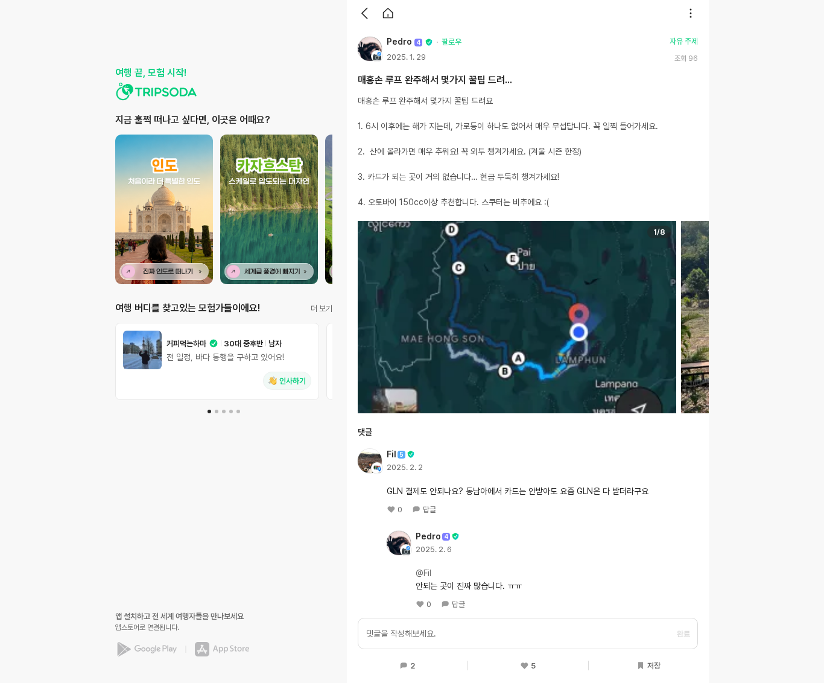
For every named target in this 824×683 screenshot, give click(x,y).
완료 (683, 634)
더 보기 (321, 309)
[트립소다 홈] (156, 92)
